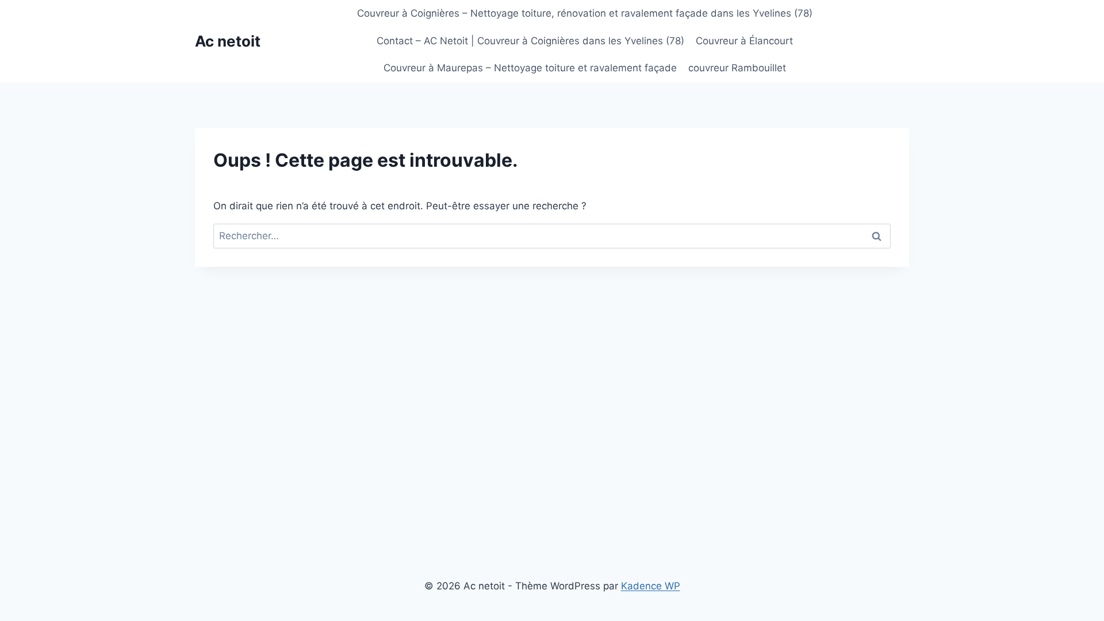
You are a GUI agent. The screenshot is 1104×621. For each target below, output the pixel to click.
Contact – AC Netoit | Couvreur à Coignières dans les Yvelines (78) (530, 41)
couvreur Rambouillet (737, 68)
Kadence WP (650, 586)
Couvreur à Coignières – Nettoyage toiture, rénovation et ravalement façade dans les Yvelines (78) (584, 13)
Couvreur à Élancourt (744, 41)
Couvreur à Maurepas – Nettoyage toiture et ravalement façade (530, 68)
